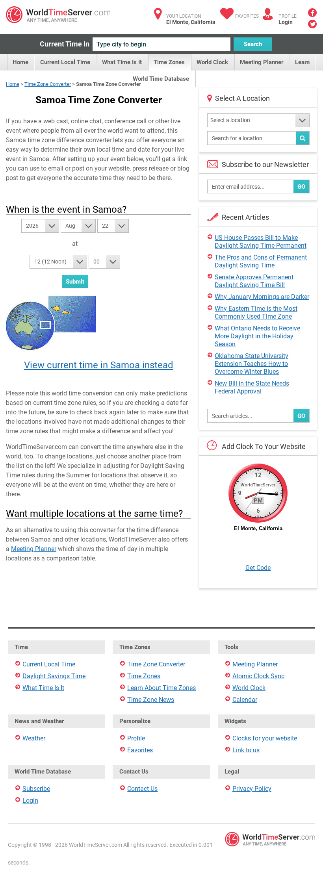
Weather (33, 738)
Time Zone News (150, 699)
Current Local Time (65, 62)
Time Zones (169, 62)
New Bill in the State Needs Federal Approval (252, 387)
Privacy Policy (251, 788)
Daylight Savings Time (53, 676)
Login (285, 22)
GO (301, 186)
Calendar (244, 699)
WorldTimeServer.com (58, 14)
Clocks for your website (264, 738)
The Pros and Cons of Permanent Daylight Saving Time (261, 261)
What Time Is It (122, 62)
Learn (302, 62)
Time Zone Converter (47, 84)
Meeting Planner (261, 62)
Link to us (246, 750)
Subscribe (36, 788)
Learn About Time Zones (161, 688)
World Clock (212, 62)
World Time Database (161, 78)
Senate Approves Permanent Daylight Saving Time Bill (254, 281)
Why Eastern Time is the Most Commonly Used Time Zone (256, 312)
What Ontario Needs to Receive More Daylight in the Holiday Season (257, 336)
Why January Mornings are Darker (262, 297)
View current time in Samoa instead (98, 365)
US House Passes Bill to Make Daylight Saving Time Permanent (260, 241)
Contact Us (142, 788)
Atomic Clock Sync (258, 676)
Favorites (247, 16)
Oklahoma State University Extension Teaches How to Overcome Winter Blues (251, 363)
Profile (136, 738)
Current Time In (64, 44)
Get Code (258, 567)
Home (20, 62)
